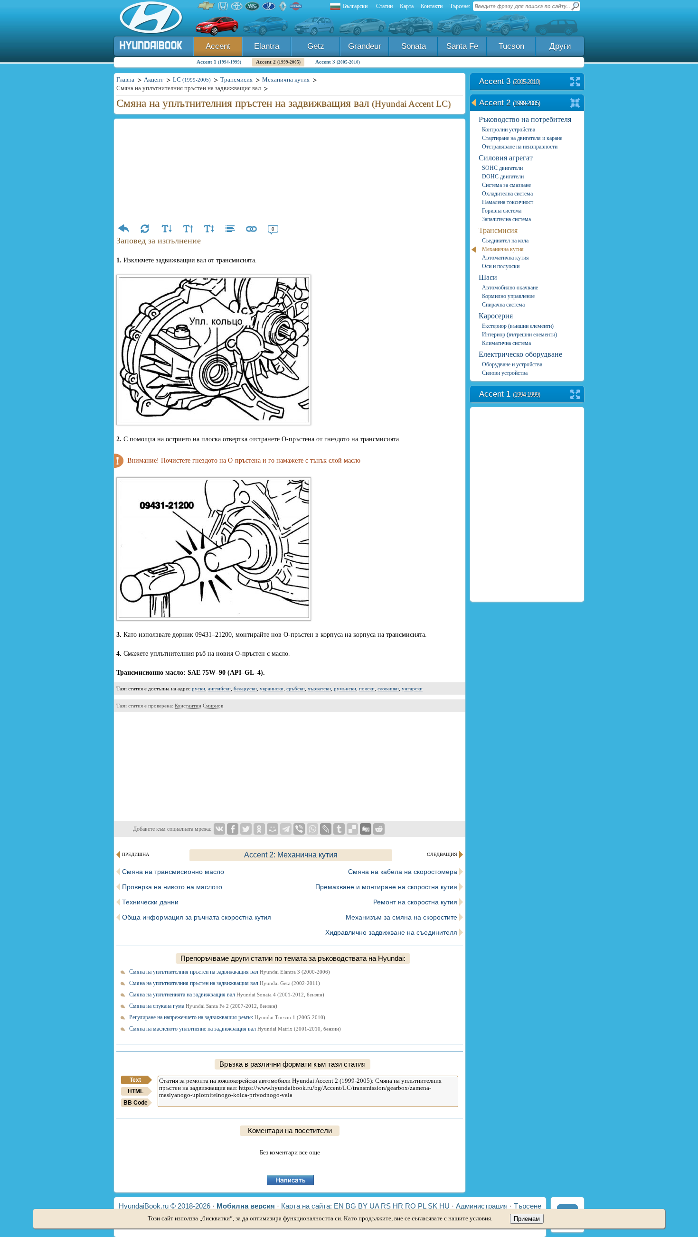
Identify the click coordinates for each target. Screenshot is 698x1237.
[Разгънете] (575, 82)
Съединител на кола (505, 240)
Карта (407, 6)
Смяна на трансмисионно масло (173, 871)
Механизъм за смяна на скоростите (401, 917)
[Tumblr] (339, 829)
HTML (135, 1091)
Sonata (413, 46)
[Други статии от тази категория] (230, 228)
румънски (345, 688)
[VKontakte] (219, 829)
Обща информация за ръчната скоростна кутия (196, 917)
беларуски (245, 688)
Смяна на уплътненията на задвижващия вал (226, 994)
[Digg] (365, 829)
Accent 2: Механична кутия (291, 855)
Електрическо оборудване (520, 354)
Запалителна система (506, 219)
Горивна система (501, 210)
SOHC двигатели (502, 168)
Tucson (511, 46)
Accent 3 (337, 62)
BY (363, 1206)
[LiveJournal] (325, 829)
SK (432, 1206)
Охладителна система (507, 193)
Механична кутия (503, 249)
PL (422, 1206)
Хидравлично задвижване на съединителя (391, 932)
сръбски (295, 688)
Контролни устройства (508, 129)
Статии (384, 6)
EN (339, 1206)
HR (398, 1206)
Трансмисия (498, 230)
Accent (218, 46)
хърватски (319, 688)
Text (135, 1080)
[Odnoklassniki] (259, 829)
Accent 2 (278, 62)
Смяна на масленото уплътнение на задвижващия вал (235, 1028)
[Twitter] (246, 829)
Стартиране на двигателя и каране (522, 138)
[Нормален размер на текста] (209, 228)
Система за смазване (506, 185)
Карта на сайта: (306, 1206)
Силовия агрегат (506, 158)
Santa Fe (462, 46)
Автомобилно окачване (510, 287)
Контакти (432, 6)
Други (560, 46)
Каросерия (496, 316)
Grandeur (364, 46)
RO (410, 1206)
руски (198, 688)
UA (374, 1206)
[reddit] (379, 829)
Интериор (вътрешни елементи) (519, 334)
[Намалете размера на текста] (166, 228)
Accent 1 (219, 62)
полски (367, 688)
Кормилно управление (508, 296)
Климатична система (506, 343)
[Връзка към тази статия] (252, 228)
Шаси (488, 277)
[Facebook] (232, 829)
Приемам (527, 1218)
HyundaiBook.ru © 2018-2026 (164, 1206)
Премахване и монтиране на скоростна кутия (386, 887)
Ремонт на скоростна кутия (415, 902)
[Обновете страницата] (145, 228)
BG (351, 1206)
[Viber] (299, 829)
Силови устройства (505, 373)
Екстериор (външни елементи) (518, 326)
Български (355, 6)
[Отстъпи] (123, 228)
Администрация (482, 1206)
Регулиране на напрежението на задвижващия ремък (227, 1017)
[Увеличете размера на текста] (187, 228)
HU (444, 1206)
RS (386, 1206)
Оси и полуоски (500, 266)
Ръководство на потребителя (525, 119)
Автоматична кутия (505, 257)
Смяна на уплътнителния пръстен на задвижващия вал (229, 971)
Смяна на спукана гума (203, 1006)
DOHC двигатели (503, 176)
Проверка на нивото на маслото (172, 887)
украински (271, 688)
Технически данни (150, 902)
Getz (315, 46)
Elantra (266, 46)
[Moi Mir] (272, 829)
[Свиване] (575, 103)
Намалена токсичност (507, 202)
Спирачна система (503, 304)
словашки (388, 688)
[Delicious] (352, 829)
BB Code (135, 1102)
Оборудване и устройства (512, 364)
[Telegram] (286, 829)
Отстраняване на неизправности (519, 146)
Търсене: (460, 6)
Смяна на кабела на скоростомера (402, 871)
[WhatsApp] (312, 829)
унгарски (412, 688)
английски (219, 688)
